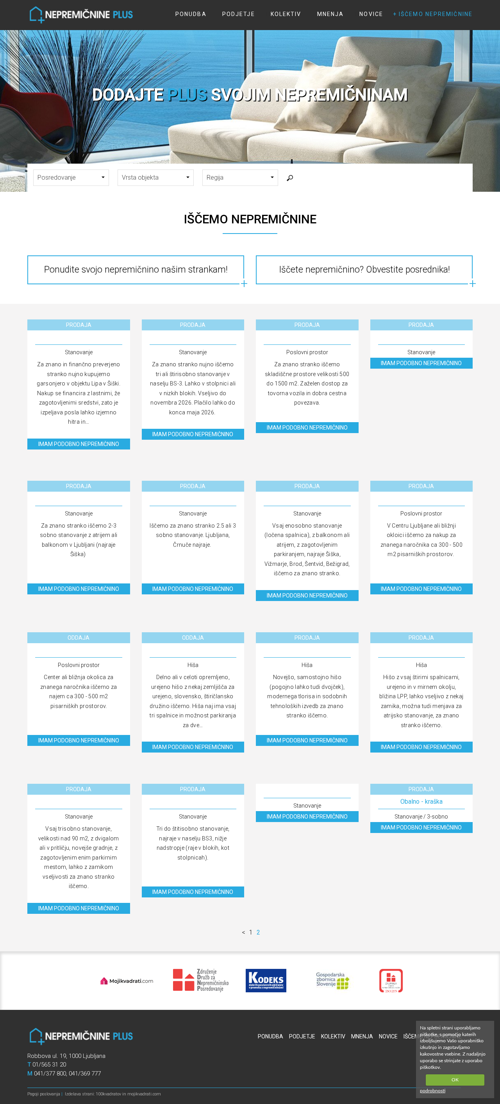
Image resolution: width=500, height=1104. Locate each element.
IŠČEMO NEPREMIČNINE (436, 14)
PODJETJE (238, 14)
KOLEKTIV (286, 14)
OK (455, 1079)
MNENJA (330, 14)
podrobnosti (432, 1090)
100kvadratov (108, 1094)
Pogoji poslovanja (43, 1094)
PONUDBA (191, 14)
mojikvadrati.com (144, 1094)
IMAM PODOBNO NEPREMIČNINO (78, 444)
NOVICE (371, 14)
